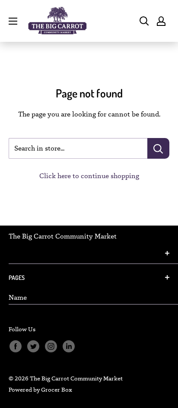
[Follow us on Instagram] (50, 346)
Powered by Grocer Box (40, 389)
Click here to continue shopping (89, 175)
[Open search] (144, 21)
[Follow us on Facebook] (15, 346)
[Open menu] (13, 21)
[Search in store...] (158, 148)
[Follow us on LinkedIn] (68, 346)
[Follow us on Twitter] (33, 346)
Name (18, 297)
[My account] (161, 21)
